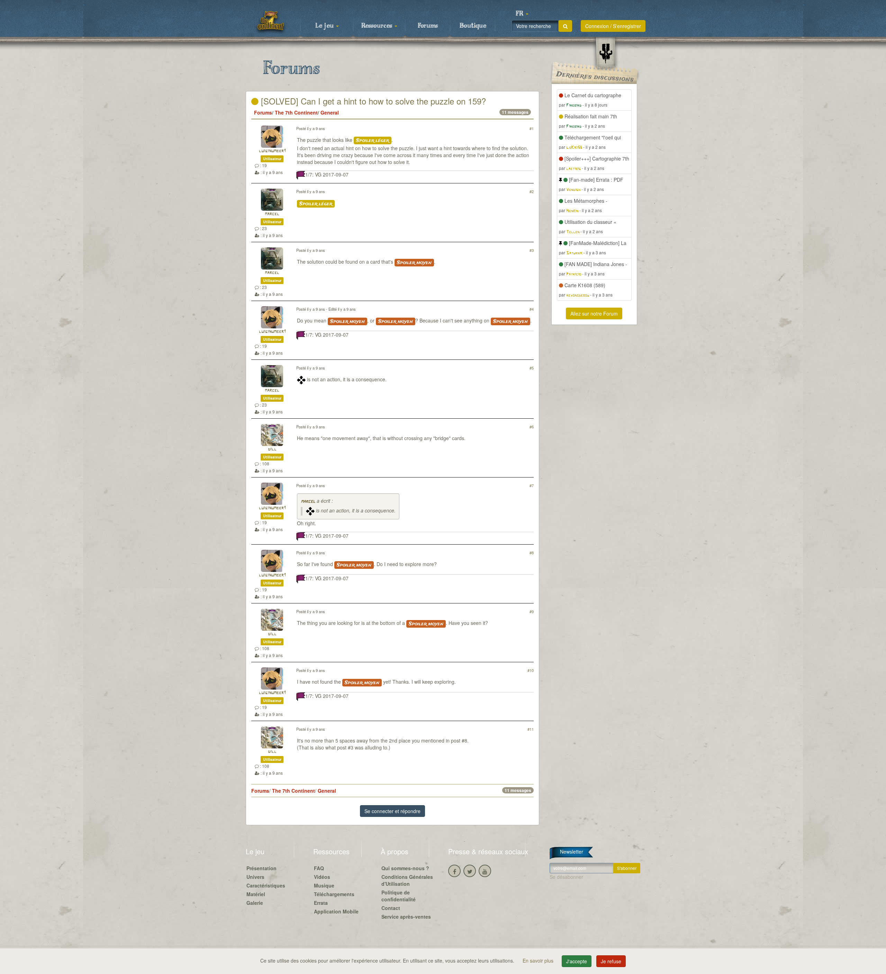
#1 (532, 128)
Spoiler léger (372, 140)
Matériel (255, 894)
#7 (532, 485)
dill (272, 449)
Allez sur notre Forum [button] (594, 313)
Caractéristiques (265, 885)
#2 (532, 191)
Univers (255, 876)
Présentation (261, 868)
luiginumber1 (272, 151)
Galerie (254, 902)
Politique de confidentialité (398, 896)
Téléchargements (334, 894)
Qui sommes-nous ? (405, 868)
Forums (428, 26)
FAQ (319, 868)
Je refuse (611, 961)
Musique (324, 885)
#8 (532, 552)
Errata (321, 902)
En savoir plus (539, 960)
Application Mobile (336, 911)
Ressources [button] (377, 26)
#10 (530, 670)
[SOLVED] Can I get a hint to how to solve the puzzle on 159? (372, 101)
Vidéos (322, 876)
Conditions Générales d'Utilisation (407, 880)
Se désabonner (566, 876)
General (329, 112)
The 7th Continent (296, 112)
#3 (532, 250)
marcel (272, 214)
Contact (390, 907)
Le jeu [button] (325, 26)
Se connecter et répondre (392, 811)
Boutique (473, 26)
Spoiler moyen (414, 262)
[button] (522, 13)
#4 (532, 309)
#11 (530, 729)
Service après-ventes (406, 916)
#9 (532, 611)
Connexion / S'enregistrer (613, 25)
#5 (532, 368)
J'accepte (576, 961)
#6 (532, 426)
